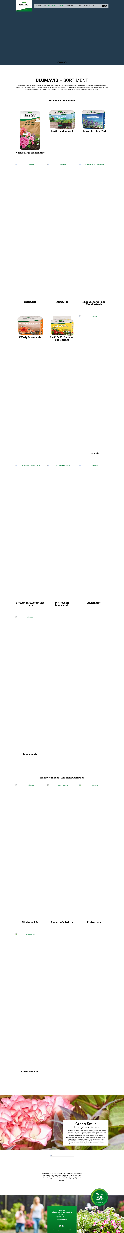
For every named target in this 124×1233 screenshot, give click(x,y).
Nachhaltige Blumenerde (30, 152)
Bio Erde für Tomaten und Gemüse (62, 338)
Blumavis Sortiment (56, 5)
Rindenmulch (30, 922)
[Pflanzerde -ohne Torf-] (93, 119)
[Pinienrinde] (93, 852)
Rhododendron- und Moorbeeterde (93, 303)
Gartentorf (30, 301)
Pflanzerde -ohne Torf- (94, 131)
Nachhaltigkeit (85, 5)
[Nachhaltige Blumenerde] (30, 130)
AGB (69, 1230)
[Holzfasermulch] (30, 1001)
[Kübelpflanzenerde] (30, 325)
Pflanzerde (62, 301)
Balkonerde (94, 602)
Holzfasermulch (30, 1071)
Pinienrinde (94, 922)
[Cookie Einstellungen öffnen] (4, 1230)
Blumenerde (30, 754)
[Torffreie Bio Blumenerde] (62, 533)
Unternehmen (41, 5)
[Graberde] (93, 383)
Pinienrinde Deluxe (62, 922)
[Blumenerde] (30, 684)
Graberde (94, 453)
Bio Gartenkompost (62, 131)
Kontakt (96, 5)
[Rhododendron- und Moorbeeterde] (93, 232)
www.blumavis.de (62, 1219)
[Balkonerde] (93, 533)
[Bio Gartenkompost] (62, 119)
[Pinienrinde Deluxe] (62, 852)
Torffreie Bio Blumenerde (62, 604)
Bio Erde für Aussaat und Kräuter (30, 604)
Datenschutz (56, 1230)
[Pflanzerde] (62, 232)
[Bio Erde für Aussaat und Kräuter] (30, 533)
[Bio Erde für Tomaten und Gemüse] (62, 325)
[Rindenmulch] (30, 852)
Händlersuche (71, 5)
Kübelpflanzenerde (30, 337)
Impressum (64, 1230)
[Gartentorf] (30, 232)
